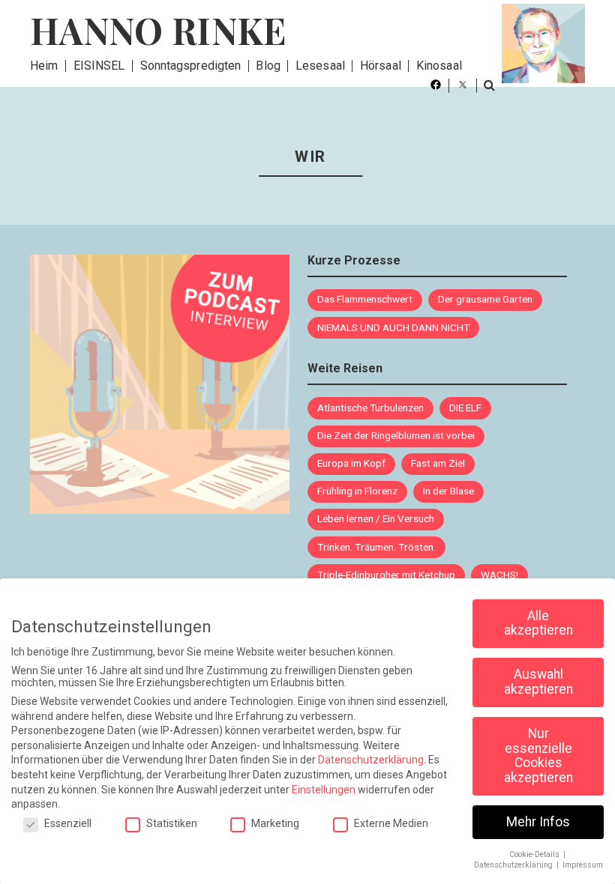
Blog (268, 65)
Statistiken (171, 823)
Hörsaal (380, 65)
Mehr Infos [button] (538, 821)
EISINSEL (99, 65)
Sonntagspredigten (191, 65)
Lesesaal (320, 65)
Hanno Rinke (158, 30)
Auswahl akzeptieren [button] (538, 682)
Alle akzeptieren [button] (538, 623)
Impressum (582, 865)
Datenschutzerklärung (371, 760)
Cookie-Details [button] (535, 854)
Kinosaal (439, 65)
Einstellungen (324, 790)
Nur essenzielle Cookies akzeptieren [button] (538, 755)
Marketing (275, 823)
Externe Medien (391, 823)
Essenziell (68, 823)
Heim (44, 65)
